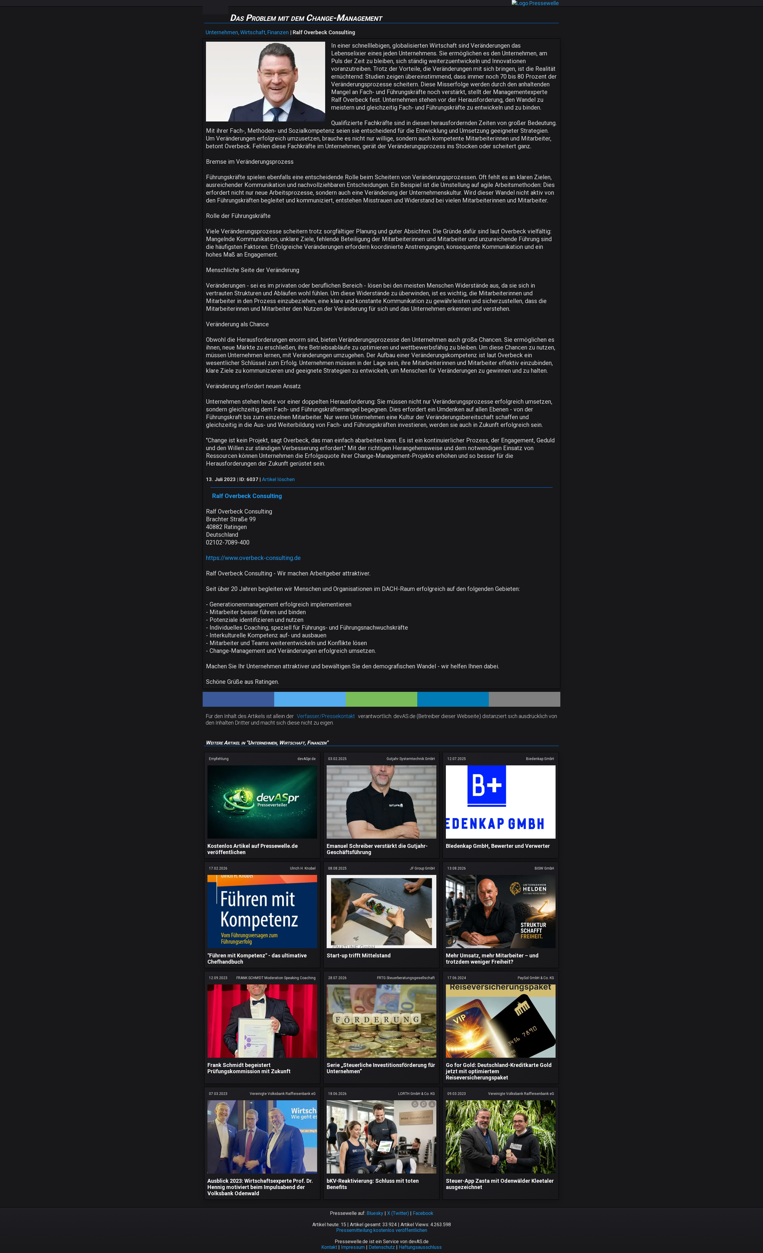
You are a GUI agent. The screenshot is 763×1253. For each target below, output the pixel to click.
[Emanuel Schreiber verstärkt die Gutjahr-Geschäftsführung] (381, 840)
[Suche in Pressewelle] (221, 7)
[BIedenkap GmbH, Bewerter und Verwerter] (501, 840)
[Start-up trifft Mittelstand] (381, 949)
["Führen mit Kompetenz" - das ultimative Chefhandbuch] (262, 949)
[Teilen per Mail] (524, 699)
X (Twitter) (398, 1213)
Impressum (353, 1247)
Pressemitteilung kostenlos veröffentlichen (381, 1230)
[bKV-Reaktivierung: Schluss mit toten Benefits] (381, 1174)
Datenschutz (382, 1247)
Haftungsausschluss (420, 1247)
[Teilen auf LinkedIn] (453, 699)
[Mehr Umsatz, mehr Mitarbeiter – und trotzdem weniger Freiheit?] (501, 949)
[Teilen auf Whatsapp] (381, 699)
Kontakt (329, 1247)
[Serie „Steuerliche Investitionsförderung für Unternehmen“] (381, 1059)
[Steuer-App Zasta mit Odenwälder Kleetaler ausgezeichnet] (501, 1174)
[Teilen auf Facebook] (238, 699)
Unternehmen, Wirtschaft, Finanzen (247, 32)
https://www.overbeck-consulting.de (253, 557)
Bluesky (375, 1213)
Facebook (423, 1213)
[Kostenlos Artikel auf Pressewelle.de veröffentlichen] (262, 840)
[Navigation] (209, 7)
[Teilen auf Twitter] (310, 699)
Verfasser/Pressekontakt (326, 716)
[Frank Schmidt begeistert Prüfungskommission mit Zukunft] (262, 1059)
